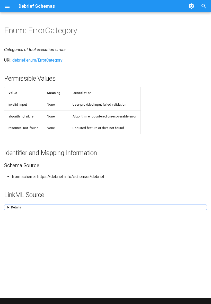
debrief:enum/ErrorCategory (37, 60)
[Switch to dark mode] (191, 6)
